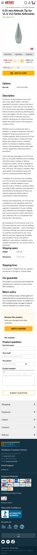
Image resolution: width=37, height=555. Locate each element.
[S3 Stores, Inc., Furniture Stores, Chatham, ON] (11, 514)
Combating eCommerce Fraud (11, 493)
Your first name (8, 345)
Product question (9, 368)
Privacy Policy (14, 548)
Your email (6, 353)
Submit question (18, 393)
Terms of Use (5, 548)
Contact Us (5, 469)
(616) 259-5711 (9, 456)
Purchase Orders (6, 503)
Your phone (6, 361)
